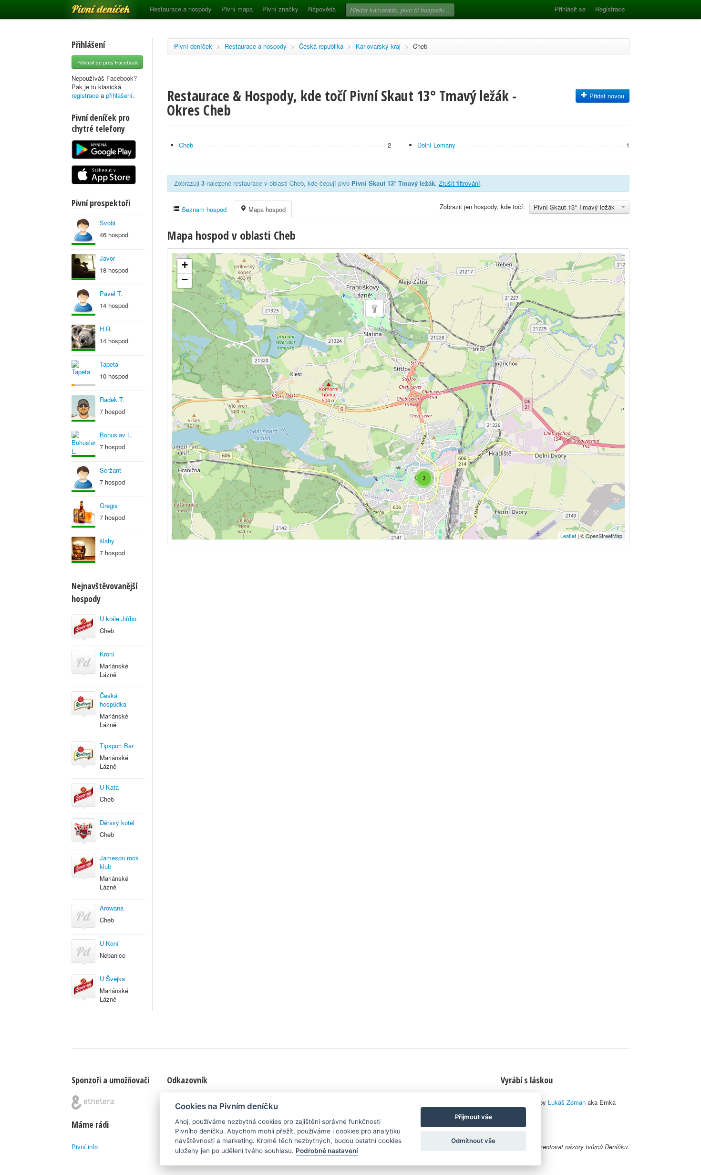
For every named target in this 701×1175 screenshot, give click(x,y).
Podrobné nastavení (327, 1150)
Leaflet (568, 536)
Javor (107, 258)
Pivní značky (280, 8)
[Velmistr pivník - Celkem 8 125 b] (83, 232)
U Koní (109, 943)
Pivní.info (85, 1146)
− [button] (185, 280)
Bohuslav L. (116, 434)
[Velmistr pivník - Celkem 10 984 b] (83, 338)
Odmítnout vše (473, 1140)
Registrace (610, 8)
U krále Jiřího (118, 618)
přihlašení (119, 95)
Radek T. (112, 399)
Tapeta (109, 364)
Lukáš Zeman (567, 1102)
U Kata (109, 787)
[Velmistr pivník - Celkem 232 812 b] (83, 514)
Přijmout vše (473, 1117)
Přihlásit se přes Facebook (107, 62)
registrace (85, 95)
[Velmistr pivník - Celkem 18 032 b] (83, 267)
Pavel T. (111, 293)
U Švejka (112, 978)
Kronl (107, 653)
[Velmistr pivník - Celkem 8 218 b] (83, 550)
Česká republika (321, 46)
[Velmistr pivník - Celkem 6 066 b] (83, 302)
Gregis (109, 505)
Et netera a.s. (93, 1102)
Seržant (110, 470)
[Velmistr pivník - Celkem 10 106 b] (83, 479)
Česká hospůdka (113, 700)
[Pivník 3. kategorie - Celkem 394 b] (83, 373)
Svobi (107, 222)
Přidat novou (606, 95)
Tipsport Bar (117, 745)
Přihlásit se (570, 8)
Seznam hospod (203, 209)
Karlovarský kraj (378, 46)
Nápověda (322, 8)
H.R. (106, 328)
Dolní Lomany (436, 144)
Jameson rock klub (119, 862)
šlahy (107, 540)
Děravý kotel (117, 822)
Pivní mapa (237, 8)
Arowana (112, 907)
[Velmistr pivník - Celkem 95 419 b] (83, 444)
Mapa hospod (266, 209)
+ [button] (185, 265)
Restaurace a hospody (181, 8)
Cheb (420, 46)
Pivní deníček (90, 5)
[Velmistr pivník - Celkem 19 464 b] (83, 408)
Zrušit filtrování (459, 183)
